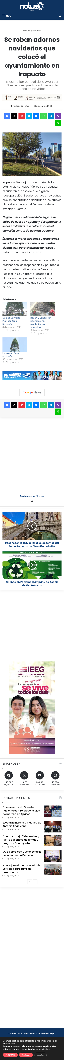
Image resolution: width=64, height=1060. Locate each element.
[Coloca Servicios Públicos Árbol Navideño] (14, 309)
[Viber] (58, 116)
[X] (14, 116)
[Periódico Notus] (32, 6)
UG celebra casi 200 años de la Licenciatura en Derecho (21, 853)
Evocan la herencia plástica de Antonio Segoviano (21, 824)
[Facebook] (7, 116)
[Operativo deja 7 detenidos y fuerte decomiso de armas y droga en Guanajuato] (53, 840)
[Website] (32, 501)
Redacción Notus (21, 106)
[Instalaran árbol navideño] (14, 344)
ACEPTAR (10, 1055)
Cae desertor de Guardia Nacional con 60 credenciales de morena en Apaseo (21, 810)
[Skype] (29, 116)
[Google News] (32, 392)
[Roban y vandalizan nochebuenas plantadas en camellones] (42, 309)
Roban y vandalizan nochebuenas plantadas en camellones (40, 322)
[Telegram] (51, 116)
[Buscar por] (60, 16)
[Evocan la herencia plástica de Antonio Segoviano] (53, 827)
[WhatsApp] (43, 116)
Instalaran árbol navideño (10, 355)
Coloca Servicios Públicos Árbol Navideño (11, 321)
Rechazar (26, 1055)
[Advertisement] (32, 453)
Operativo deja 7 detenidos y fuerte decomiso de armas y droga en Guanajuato (20, 840)
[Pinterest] (21, 116)
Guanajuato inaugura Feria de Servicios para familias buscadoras (21, 869)
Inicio (28, 30)
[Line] (58, 123)
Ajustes (40, 1055)
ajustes (45, 1049)
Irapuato (36, 30)
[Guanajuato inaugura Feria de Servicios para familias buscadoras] (53, 869)
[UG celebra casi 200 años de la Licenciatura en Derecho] (53, 856)
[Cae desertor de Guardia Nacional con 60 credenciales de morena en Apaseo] (53, 811)
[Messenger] (36, 116)
